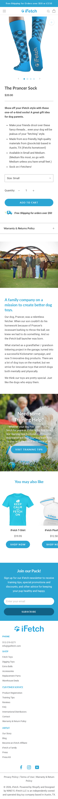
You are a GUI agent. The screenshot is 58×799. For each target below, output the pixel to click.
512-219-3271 (9, 642)
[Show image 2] (27, 79)
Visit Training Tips (29, 449)
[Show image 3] (30, 79)
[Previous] (18, 78)
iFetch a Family (9, 747)
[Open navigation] (4, 11)
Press (5, 752)
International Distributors (14, 712)
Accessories (8, 671)
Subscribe (29, 611)
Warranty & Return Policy (14, 721)
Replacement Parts (11, 676)
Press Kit (6, 757)
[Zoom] (51, 22)
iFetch (15, 787)
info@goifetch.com (11, 646)
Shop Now (18, 544)
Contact (6, 716)
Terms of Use (27, 777)
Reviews (6, 702)
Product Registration (12, 693)
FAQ (4, 707)
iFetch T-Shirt (18, 530)
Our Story (6, 733)
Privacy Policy (11, 777)
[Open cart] (54, 11)
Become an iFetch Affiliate (14, 743)
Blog (4, 738)
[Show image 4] (34, 79)
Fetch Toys (7, 657)
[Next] (39, 78)
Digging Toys (8, 661)
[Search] (48, 11)
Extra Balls (7, 666)
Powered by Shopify (30, 787)
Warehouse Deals (10, 680)
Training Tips (8, 697)
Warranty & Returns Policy (19, 228)
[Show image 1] (24, 79)
